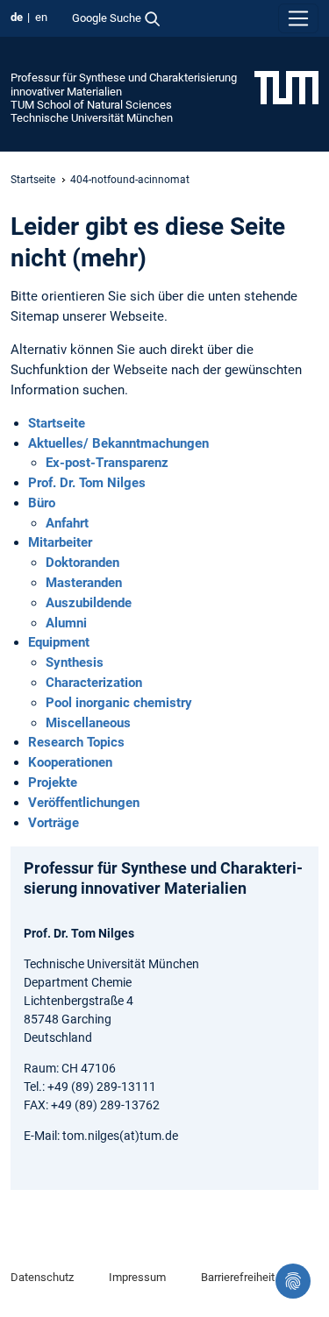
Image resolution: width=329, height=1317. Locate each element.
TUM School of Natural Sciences (91, 104)
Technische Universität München (92, 117)
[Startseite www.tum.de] (286, 87)
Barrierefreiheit (238, 1277)
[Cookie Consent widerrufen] (293, 1281)
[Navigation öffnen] (298, 18)
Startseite (33, 179)
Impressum (137, 1277)
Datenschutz (42, 1277)
